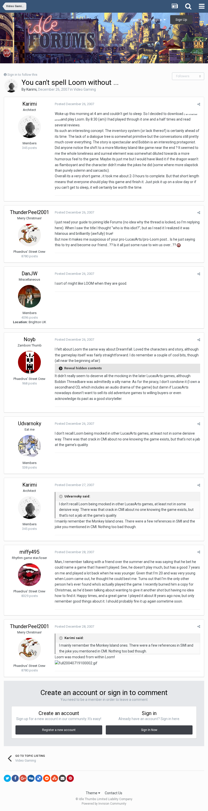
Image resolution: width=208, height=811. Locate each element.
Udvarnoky (29, 423)
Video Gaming (85, 89)
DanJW (30, 274)
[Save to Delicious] (38, 778)
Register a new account (59, 730)
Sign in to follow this (22, 74)
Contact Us (113, 793)
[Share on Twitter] (7, 778)
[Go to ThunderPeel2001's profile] (29, 235)
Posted (74, 104)
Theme (92, 793)
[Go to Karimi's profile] (11, 85)
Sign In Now (149, 730)
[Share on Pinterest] (70, 778)
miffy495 (29, 552)
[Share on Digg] (30, 778)
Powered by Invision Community (104, 803)
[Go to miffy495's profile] (29, 574)
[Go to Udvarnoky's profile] (29, 446)
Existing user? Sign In (147, 20)
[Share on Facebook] (15, 778)
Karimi (31, 89)
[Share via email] (62, 778)
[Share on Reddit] (46, 778)
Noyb (30, 339)
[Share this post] (198, 104)
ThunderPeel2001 (29, 212)
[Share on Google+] (23, 778)
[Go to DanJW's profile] (29, 296)
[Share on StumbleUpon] (54, 778)
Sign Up (181, 20)
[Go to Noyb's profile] (29, 362)
